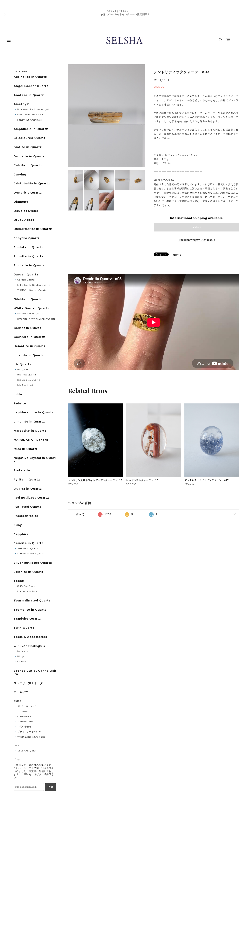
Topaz (19, 581)
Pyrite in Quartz (27, 479)
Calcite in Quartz (28, 165)
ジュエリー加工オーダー (30, 683)
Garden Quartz (26, 274)
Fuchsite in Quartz (29, 265)
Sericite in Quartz (28, 543)
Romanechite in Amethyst (33, 109)
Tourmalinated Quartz (32, 600)
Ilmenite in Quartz (29, 355)
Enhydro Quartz (27, 238)
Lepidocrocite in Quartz (34, 412)
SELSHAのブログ (27, 750)
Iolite (18, 394)
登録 (50, 786)
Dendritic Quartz (28, 192)
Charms (21, 661)
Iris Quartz (22, 364)
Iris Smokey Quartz (28, 380)
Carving (20, 174)
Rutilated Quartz (28, 506)
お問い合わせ (25, 726)
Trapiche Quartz (27, 618)
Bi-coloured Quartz (30, 138)
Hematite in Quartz (30, 346)
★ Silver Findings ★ (30, 646)
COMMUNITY (25, 716)
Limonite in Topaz (28, 591)
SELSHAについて (27, 706)
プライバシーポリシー (29, 731)
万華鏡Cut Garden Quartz (31, 290)
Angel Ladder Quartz (31, 86)
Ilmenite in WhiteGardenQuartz (36, 318)
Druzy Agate (24, 220)
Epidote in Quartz (28, 247)
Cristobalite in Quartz (32, 183)
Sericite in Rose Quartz (31, 553)
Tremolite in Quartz (30, 609)
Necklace (22, 651)
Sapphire (21, 534)
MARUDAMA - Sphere (31, 440)
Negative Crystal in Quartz (35, 459)
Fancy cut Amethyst (29, 119)
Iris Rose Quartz (26, 374)
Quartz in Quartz (28, 488)
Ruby (18, 525)
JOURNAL (23, 711)
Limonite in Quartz (29, 421)
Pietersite (22, 470)
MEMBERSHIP (26, 721)
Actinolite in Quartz (30, 77)
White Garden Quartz (31, 308)
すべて (80, 514)
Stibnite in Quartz (29, 572)
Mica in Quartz (26, 449)
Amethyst (22, 104)
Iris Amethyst (25, 385)
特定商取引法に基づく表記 (32, 736)
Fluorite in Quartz (28, 256)
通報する (177, 254)
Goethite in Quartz (29, 337)
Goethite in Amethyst (30, 114)
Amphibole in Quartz (31, 129)
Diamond (21, 201)
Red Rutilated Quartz (31, 497)
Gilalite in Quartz (28, 299)
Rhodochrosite (26, 516)
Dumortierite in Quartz (33, 229)
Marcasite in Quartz (30, 430)
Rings (20, 656)
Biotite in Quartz (28, 147)
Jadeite (20, 403)
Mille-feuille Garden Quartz (33, 285)
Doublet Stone (26, 211)
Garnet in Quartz (28, 328)
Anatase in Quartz (29, 95)
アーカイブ (21, 692)
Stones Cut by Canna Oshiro (35, 672)
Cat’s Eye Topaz (26, 586)
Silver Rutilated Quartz (33, 563)
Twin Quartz (24, 627)
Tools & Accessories (30, 637)
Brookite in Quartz (29, 156)
